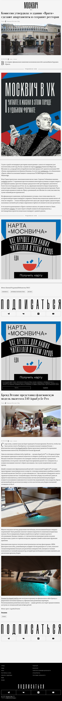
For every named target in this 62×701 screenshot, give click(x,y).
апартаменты (5, 291)
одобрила (4, 181)
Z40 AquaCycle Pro (21, 448)
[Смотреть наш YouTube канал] (53, 313)
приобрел (38, 167)
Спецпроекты (36, 673)
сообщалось (44, 171)
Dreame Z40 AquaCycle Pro (9, 598)
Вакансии (35, 668)
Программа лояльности (39, 675)
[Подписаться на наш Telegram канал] (8, 313)
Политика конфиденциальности (42, 670)
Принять (16, 387)
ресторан (30, 291)
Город (3, 21)
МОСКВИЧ (31, 5)
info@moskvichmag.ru (10, 697)
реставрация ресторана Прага (18, 291)
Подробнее (45, 387)
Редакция (35, 665)
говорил (12, 209)
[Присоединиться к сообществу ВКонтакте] (23, 313)
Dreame (4, 616)
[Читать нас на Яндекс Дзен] (38, 313)
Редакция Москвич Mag (13, 21)
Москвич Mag (9, 696)
